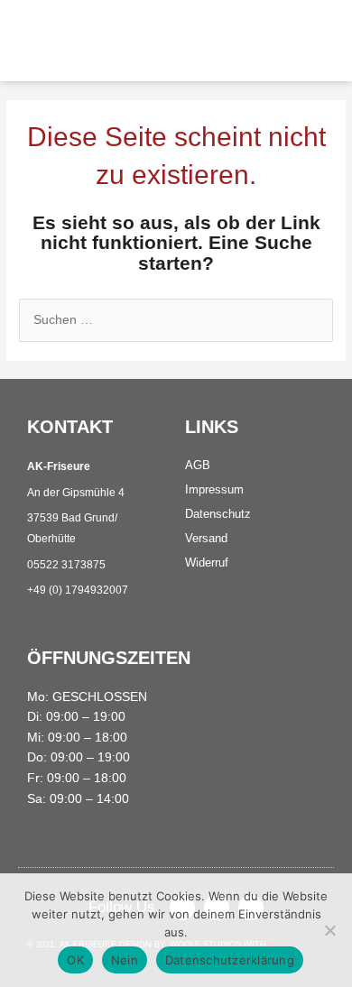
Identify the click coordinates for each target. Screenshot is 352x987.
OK (75, 960)
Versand (206, 538)
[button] (252, 40)
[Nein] (329, 930)
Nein (124, 960)
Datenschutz (218, 514)
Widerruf (206, 562)
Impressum (214, 489)
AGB (197, 465)
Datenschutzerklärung (229, 960)
